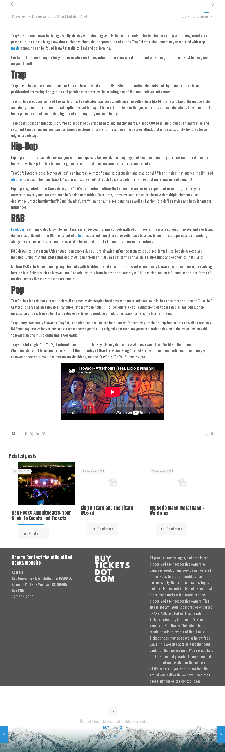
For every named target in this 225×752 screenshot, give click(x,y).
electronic (18, 179)
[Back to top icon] (112, 711)
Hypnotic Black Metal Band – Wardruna (177, 510)
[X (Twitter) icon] (114, 735)
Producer (17, 229)
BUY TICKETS (112, 727)
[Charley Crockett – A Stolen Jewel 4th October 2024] (221, 734)
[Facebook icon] (110, 735)
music (15, 48)
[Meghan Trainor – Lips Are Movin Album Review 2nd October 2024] (4, 734)
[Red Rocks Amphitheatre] (27, 11)
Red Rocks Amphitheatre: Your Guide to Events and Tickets (41, 515)
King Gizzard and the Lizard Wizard (107, 510)
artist (79, 235)
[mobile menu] (206, 12)
